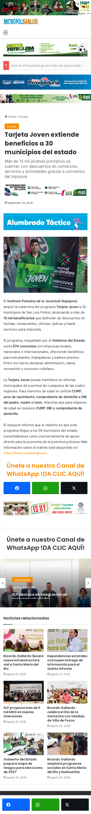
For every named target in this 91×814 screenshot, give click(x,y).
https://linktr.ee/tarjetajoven (25, 453)
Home (11, 116)
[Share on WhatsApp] (45, 488)
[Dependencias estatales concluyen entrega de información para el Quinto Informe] (67, 640)
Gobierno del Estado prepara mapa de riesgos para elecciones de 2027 (23, 765)
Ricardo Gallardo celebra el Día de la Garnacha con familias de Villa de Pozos (66, 714)
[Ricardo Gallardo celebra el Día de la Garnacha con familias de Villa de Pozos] (67, 692)
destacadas (22, 579)
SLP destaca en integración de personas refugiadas (39, 594)
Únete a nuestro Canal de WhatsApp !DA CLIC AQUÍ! (46, 470)
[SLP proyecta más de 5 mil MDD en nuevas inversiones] (24, 692)
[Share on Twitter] (74, 488)
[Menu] (5, 32)
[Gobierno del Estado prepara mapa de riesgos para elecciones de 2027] (24, 744)
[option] (45, 583)
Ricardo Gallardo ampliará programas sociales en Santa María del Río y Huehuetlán (66, 765)
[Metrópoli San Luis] (21, 21)
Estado (23, 116)
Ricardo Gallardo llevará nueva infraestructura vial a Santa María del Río (24, 662)
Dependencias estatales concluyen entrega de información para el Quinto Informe (67, 662)
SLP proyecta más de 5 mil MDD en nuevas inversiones (22, 712)
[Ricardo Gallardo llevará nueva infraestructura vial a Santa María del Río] (24, 640)
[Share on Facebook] (17, 488)
